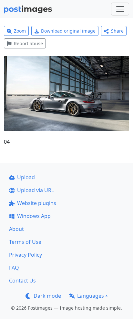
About (16, 228)
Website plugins (36, 203)
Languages (90, 295)
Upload (26, 177)
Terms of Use (25, 241)
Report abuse (28, 43)
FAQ (14, 267)
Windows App (34, 216)
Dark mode (47, 295)
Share (117, 31)
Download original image (68, 31)
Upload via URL (35, 190)
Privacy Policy (25, 254)
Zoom (20, 31)
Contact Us (22, 280)
